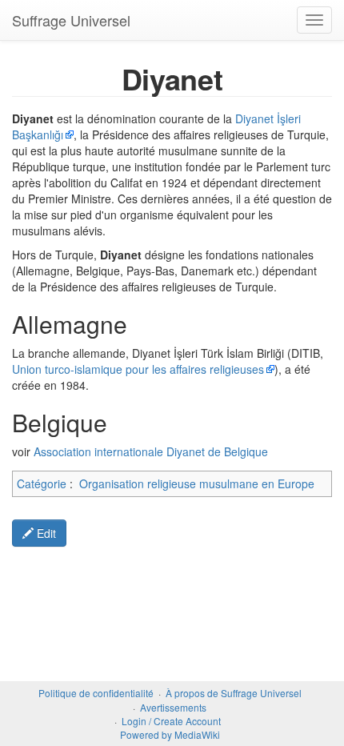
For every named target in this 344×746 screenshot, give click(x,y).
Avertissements (173, 707)
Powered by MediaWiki (170, 734)
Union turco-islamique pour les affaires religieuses (138, 369)
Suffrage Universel (71, 20)
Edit (45, 533)
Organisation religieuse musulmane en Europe (196, 483)
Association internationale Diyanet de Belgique (151, 451)
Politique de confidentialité (96, 693)
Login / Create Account (171, 721)
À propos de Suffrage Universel (234, 693)
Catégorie (41, 483)
